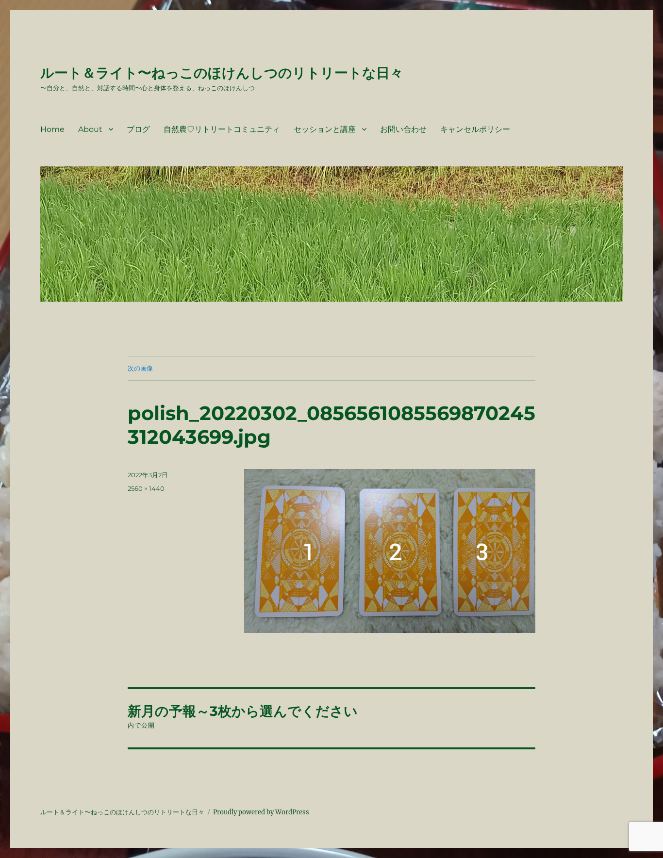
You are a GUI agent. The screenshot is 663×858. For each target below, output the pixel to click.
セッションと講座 (325, 129)
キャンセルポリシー (475, 129)
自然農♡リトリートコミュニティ (222, 129)
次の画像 (140, 368)
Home (52, 129)
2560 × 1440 (146, 488)
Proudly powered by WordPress (261, 812)
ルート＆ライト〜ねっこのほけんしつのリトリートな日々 (221, 73)
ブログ (138, 129)
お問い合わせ (403, 129)
